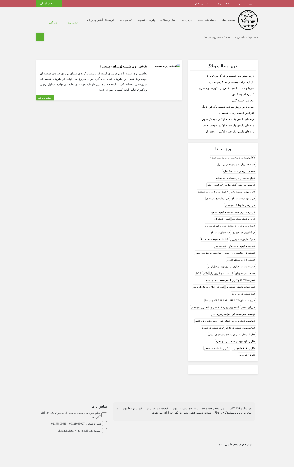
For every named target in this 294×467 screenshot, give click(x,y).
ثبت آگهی (49, 22)
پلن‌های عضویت (138, 19)
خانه (256, 37)
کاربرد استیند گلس (243, 94)
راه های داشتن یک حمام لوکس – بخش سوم (228, 119)
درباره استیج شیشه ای (217, 198)
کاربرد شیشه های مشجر (216, 348)
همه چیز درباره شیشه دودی (224, 307)
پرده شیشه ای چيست (212, 327)
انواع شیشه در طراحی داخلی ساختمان (235, 178)
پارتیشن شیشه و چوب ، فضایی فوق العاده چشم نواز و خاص (224, 321)
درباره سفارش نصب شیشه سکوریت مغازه (232, 212)
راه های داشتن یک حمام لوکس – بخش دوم (228, 125)
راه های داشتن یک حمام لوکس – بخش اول (229, 131)
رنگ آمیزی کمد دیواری (243, 232)
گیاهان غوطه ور (246, 355)
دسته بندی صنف (198, 19)
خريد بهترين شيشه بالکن (242, 191)
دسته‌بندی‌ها (61, 22)
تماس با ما (117, 19)
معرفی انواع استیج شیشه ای (240, 287)
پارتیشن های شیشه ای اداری (240, 327)
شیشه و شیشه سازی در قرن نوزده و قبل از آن (231, 266)
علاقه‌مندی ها (223, 3)
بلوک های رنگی (214, 184)
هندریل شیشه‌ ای (199, 307)
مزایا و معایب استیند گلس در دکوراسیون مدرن (226, 88)
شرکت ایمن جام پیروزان (242, 239)
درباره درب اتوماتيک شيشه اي (239, 205)
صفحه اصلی (220, 19)
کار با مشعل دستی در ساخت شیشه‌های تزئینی (231, 334)
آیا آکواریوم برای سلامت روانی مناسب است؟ (232, 157)
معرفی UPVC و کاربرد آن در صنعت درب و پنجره (230, 280)
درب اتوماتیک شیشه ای (242, 198)
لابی (205, 273)
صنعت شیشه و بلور (244, 273)
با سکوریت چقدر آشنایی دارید (239, 184)
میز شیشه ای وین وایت (242, 293)
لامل (197, 273)
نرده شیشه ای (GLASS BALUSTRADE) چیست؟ (229, 300)
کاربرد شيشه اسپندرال (243, 348)
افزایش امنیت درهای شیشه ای (236, 112)
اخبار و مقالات (160, 19)
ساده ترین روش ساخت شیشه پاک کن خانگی (227, 106)
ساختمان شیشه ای (219, 232)
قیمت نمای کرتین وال (221, 273)
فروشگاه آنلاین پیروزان (92, 19)
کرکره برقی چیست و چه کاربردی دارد (231, 81)
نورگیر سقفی (247, 307)
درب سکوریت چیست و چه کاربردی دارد (230, 75)
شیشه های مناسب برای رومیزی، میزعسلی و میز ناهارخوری (224, 253)
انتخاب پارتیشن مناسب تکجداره (238, 171)
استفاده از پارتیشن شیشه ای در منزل (235, 164)
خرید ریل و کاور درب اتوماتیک (212, 191)
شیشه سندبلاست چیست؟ (214, 239)
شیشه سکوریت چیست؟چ (241, 246)
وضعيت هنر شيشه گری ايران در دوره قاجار (232, 314)
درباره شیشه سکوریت (243, 218)
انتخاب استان (47, 3)
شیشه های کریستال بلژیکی (240, 259)
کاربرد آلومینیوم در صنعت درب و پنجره (235, 341)
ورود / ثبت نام (245, 3)
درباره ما (178, 19)
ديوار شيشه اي (221, 218)
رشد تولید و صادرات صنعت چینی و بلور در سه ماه (229, 225)
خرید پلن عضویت (200, 3)
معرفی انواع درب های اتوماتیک (208, 287)
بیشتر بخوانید (44, 97)
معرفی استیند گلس (242, 100)
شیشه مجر (219, 246)
